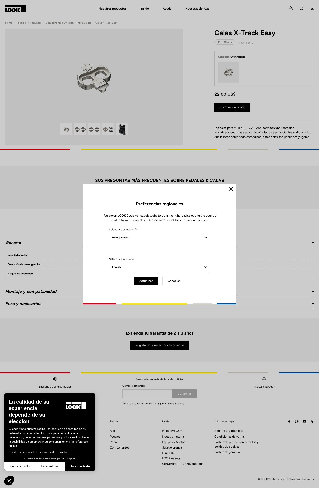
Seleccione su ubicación (123, 229)
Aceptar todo (80, 466)
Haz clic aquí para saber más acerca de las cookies (39, 452)
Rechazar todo (19, 466)
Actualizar (146, 281)
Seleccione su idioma (121, 259)
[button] (9, 480)
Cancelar (174, 281)
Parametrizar (50, 466)
